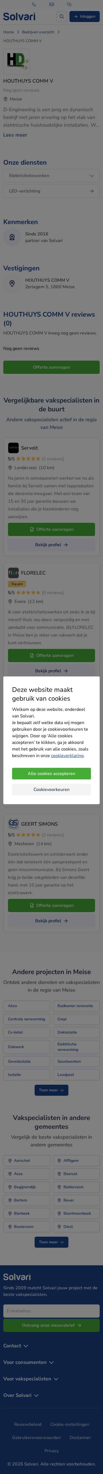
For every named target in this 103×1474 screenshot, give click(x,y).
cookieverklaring (67, 756)
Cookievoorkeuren (51, 790)
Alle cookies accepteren (51, 774)
